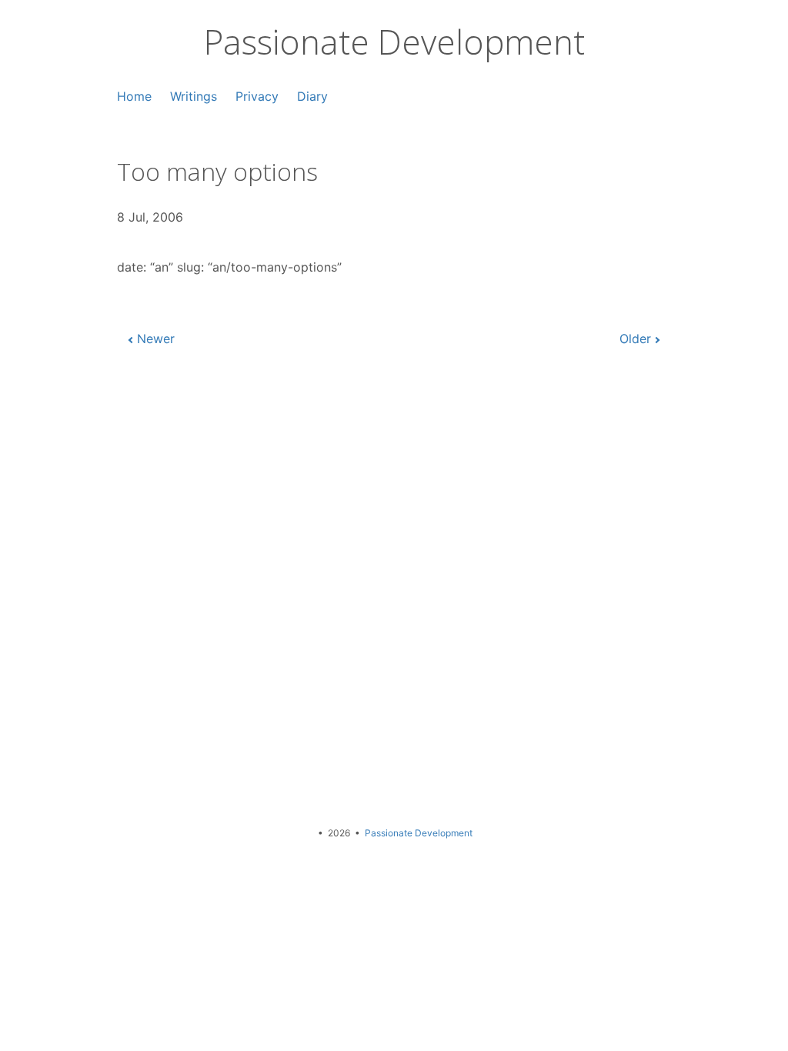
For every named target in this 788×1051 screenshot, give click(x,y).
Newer (156, 338)
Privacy (257, 96)
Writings (193, 96)
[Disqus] (394, 593)
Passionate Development (394, 41)
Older (635, 338)
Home (134, 96)
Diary (312, 96)
